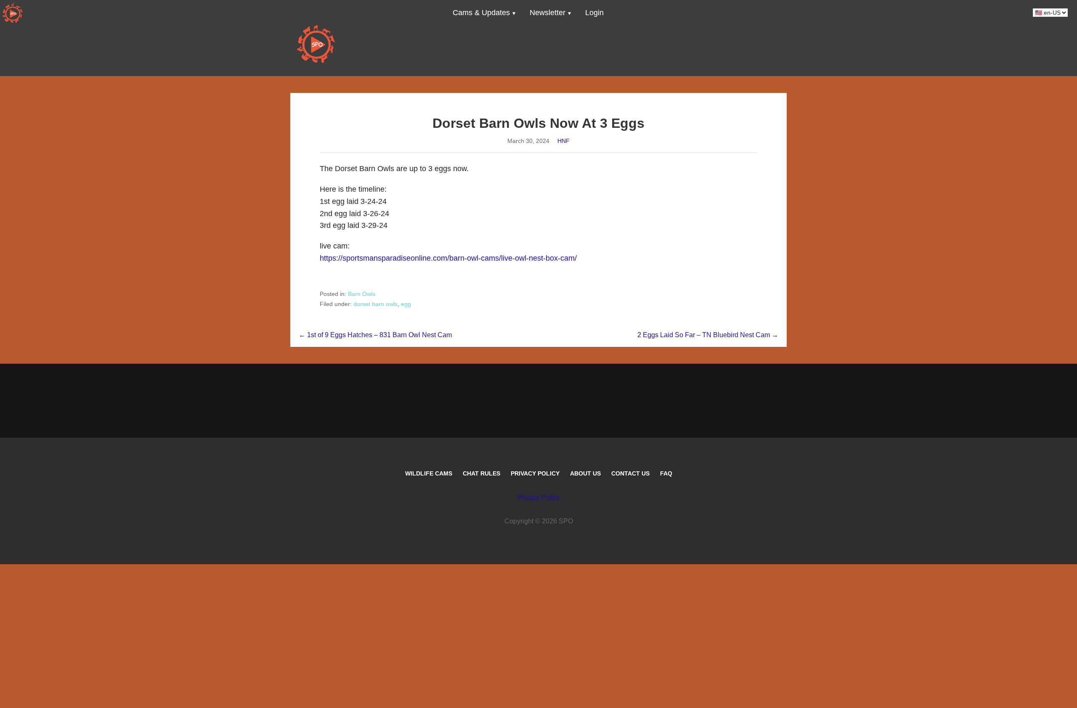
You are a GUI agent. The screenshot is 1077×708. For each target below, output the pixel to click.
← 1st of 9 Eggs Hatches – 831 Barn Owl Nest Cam (375, 334)
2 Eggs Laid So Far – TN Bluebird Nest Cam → (707, 334)
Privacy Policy (535, 473)
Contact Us (630, 473)
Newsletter (547, 12)
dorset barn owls (375, 304)
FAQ (666, 473)
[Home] (12, 12)
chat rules (481, 473)
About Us (585, 473)
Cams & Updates (481, 12)
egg (406, 304)
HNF (563, 140)
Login (594, 12)
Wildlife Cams (428, 473)
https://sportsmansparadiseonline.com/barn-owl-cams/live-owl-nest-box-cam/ (448, 258)
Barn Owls (361, 294)
